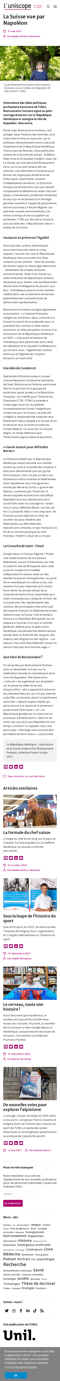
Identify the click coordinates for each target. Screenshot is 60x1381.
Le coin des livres (35, 776)
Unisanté (16, 1288)
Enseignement (35, 1232)
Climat (6, 1229)
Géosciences (10, 1241)
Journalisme (8, 1250)
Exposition (36, 1236)
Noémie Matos (42, 1150)
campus (36, 1225)
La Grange (19, 1250)
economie (8, 1232)
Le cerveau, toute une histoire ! (23, 1007)
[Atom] (41, 1311)
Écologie (28, 1288)
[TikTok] (34, 1311)
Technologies (11, 1284)
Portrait (23, 1259)
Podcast (9, 1259)
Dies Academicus (19, 1228)
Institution (9, 1245)
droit (33, 1228)
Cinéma (46, 1225)
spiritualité (35, 1279)
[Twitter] (6, 1311)
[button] (48, 6)
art (14, 1225)
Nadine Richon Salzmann (26, 36)
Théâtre (7, 1288)
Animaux (7, 1225)
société (23, 1278)
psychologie (46, 1259)
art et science (23, 1225)
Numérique (28, 1254)
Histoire (19, 776)
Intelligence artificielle (34, 1245)
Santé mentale (11, 1274)
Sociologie (9, 1279)
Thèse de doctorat (38, 1283)
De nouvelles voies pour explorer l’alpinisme (25, 1107)
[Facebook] (20, 1311)
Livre (48, 1249)
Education (19, 1232)
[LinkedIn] (27, 1311)
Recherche (14, 1264)
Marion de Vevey (21, 1058)
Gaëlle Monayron (22, 958)
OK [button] (15, 1375)
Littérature (34, 1249)
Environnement (15, 1236)
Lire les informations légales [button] (21, 1367)
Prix (33, 1259)
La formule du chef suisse (26, 832)
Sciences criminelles (32, 1274)
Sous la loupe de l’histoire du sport (29, 918)
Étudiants (41, 1288)
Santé (38, 1270)
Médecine (11, 1254)
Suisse (44, 1279)
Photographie (41, 1254)
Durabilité (42, 1228)
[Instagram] (13, 1311)
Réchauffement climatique (17, 1270)
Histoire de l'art (40, 1241)
